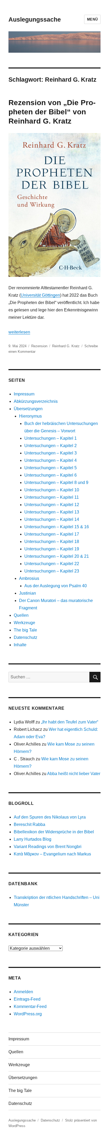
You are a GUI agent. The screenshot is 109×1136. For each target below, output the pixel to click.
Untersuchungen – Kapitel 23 (51, 571)
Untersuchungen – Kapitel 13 (51, 512)
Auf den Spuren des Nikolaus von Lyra (50, 817)
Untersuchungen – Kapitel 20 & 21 (56, 556)
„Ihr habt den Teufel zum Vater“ (69, 722)
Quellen (21, 615)
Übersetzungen (28, 409)
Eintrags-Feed (27, 999)
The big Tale (25, 630)
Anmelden (23, 992)
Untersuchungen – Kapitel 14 (51, 519)
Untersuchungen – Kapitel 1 (50, 438)
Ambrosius (29, 578)
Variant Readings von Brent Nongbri (47, 846)
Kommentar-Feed (30, 1006)
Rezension (39, 346)
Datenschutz (25, 637)
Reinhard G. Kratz (66, 346)
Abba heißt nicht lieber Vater (73, 773)
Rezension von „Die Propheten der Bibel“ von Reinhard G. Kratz (52, 112)
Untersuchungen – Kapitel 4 (50, 460)
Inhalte (20, 645)
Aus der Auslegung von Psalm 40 (55, 586)
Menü (92, 19)
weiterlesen (19, 332)
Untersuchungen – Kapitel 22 (51, 563)
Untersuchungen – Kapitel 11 (51, 497)
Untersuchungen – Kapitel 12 (51, 504)
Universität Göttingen (40, 295)
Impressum (24, 394)
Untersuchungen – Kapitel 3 (50, 453)
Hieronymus (30, 416)
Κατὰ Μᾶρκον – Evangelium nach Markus (52, 854)
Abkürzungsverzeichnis (36, 401)
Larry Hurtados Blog (32, 839)
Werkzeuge (24, 622)
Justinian (27, 593)
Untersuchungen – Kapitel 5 (50, 468)
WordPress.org (28, 1014)
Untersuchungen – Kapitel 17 (51, 534)
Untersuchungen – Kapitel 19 (51, 549)
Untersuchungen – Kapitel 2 (50, 445)
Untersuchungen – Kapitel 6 (50, 475)
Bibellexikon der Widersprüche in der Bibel (54, 832)
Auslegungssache (34, 19)
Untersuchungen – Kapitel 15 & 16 (56, 527)
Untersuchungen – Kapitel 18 (51, 541)
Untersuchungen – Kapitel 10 (51, 490)
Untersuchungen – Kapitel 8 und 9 (56, 482)
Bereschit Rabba (29, 824)
